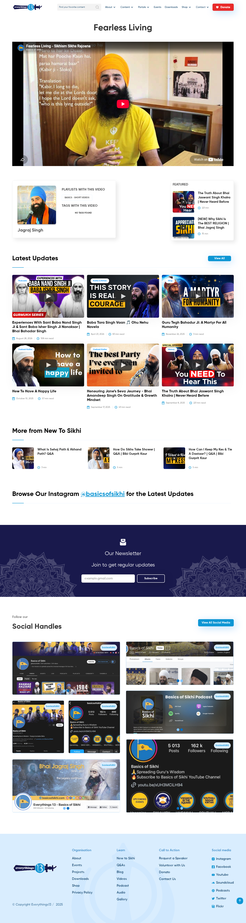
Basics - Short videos (77, 198)
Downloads (171, 7)
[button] (110, 7)
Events (157, 7)
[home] (27, 7)
